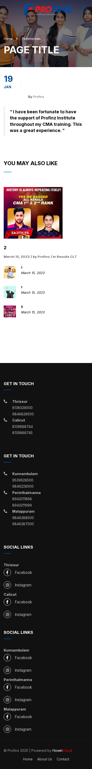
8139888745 (22, 433)
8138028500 (22, 408)
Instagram (23, 585)
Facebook (23, 572)
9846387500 (23, 524)
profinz (38, 97)
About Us (44, 759)
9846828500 (23, 414)
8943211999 (22, 505)
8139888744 (22, 426)
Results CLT (67, 257)
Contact (63, 759)
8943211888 (22, 499)
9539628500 (22, 480)
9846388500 (23, 518)
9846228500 (23, 486)
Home (8, 39)
